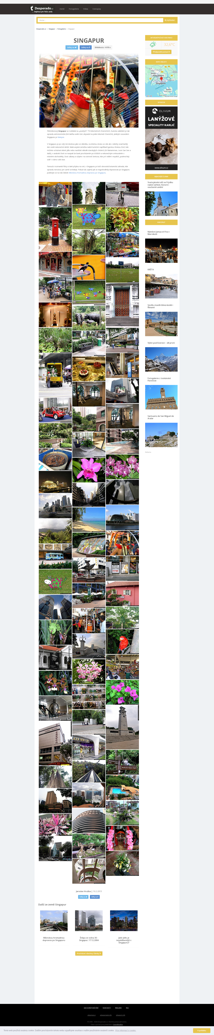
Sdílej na (83, 897)
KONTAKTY (107, 1008)
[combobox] (100, 20)
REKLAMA (118, 1008)
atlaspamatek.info (106, 1015)
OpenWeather (118, 1024)
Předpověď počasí (161, 52)
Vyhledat (170, 20)
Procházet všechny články (88, 953)
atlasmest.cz (92, 1015)
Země (62, 9)
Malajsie (60, 137)
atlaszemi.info (120, 1015)
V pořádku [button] (201, 1031)
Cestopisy (97, 9)
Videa (85, 9)
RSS (127, 1008)
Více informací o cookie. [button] (125, 1030)
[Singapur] (55, 194)
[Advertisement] (88, 981)
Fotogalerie (74, 9)
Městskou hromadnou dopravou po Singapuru (87, 173)
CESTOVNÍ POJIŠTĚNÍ (91, 1008)
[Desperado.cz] (42, 8)
